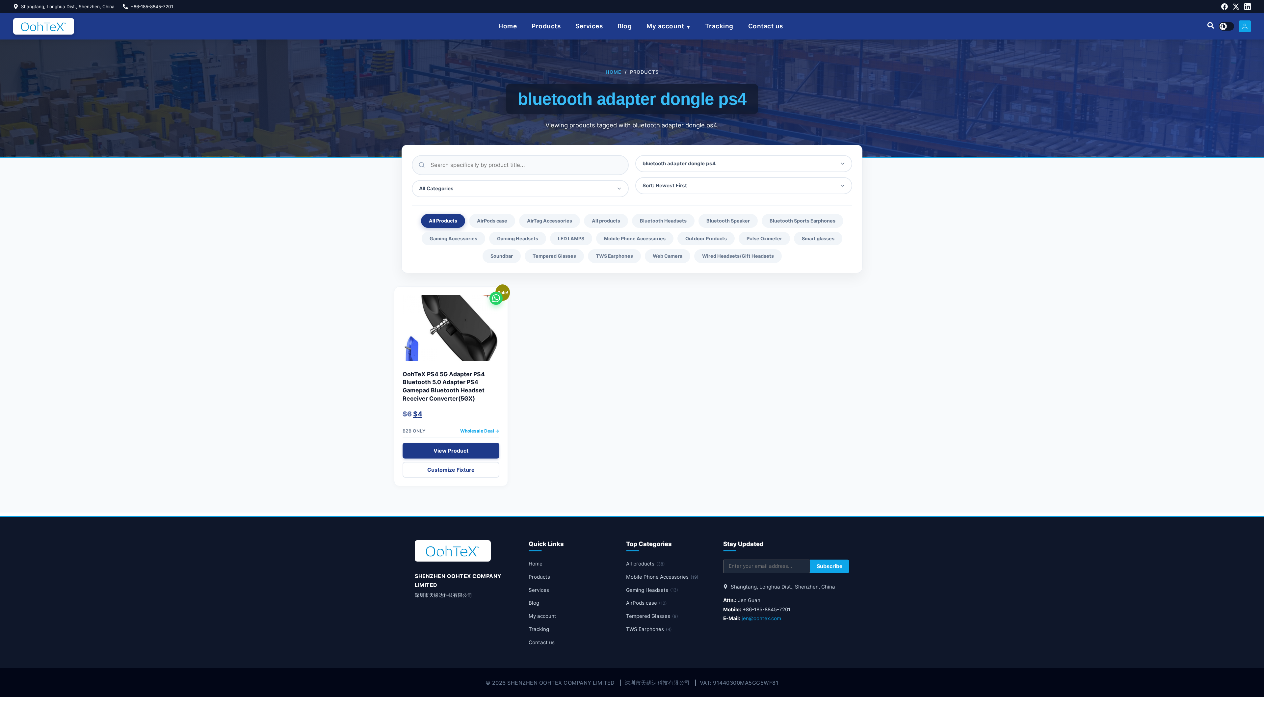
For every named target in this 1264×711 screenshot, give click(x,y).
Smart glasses (818, 238)
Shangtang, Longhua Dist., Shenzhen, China (68, 6)
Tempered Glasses (554, 256)
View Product (451, 450)
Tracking (719, 26)
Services (589, 26)
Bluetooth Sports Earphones (802, 221)
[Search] (1210, 26)
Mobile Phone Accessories (635, 238)
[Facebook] (1224, 6)
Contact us (765, 26)
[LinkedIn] (1247, 6)
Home (507, 26)
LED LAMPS (571, 238)
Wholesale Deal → (479, 431)
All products (606, 221)
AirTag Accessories (549, 221)
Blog (625, 26)
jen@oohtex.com (761, 618)
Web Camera (667, 256)
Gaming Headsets (517, 238)
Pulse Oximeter (764, 238)
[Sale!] (451, 331)
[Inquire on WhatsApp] (496, 298)
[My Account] (1245, 26)
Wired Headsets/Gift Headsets (738, 256)
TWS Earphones (614, 256)
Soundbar (501, 256)
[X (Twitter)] (1236, 6)
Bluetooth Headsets (663, 221)
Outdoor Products (706, 238)
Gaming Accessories (453, 238)
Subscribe (830, 566)
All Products (443, 221)
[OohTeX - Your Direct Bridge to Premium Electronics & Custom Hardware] (43, 26)
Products (546, 26)
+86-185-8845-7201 (152, 6)
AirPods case (492, 221)
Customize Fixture (451, 469)
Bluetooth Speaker (728, 221)
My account (665, 26)
